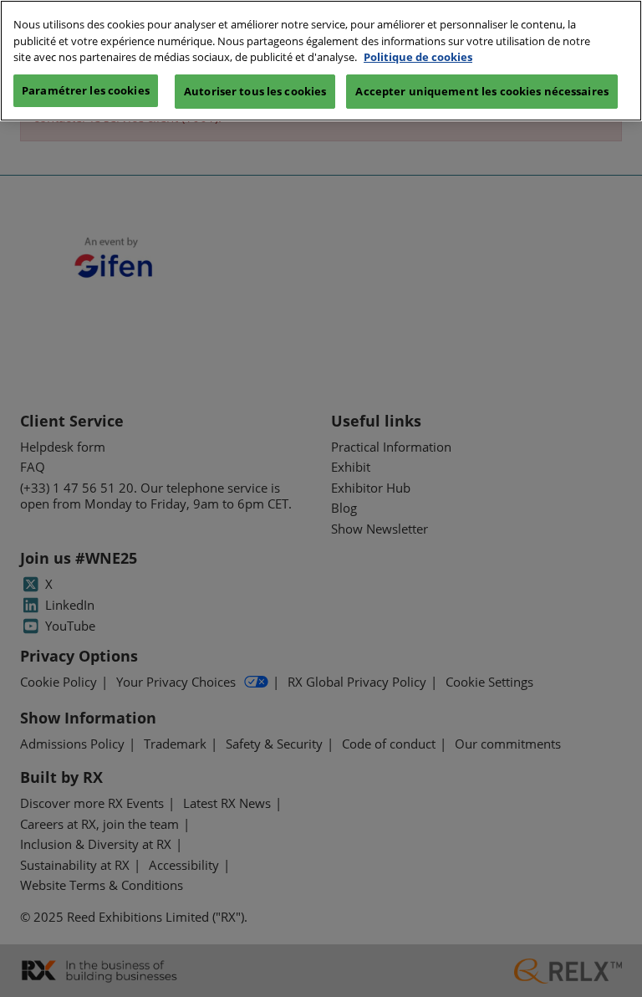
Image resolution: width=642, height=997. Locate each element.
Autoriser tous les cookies (255, 91)
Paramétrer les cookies (86, 90)
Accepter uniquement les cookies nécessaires (482, 91)
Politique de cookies (418, 56)
